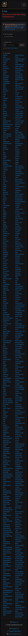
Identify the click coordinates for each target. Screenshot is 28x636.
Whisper (5, 412)
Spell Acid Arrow (8, 468)
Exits (4, 132)
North (5, 108)
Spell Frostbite (7, 508)
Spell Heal (6, 449)
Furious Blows (19, 572)
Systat (5, 299)
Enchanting (18, 106)
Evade (5, 365)
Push (4, 295)
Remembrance (19, 254)
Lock (4, 119)
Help (4, 57)
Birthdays (18, 508)
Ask (4, 410)
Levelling (17, 175)
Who (4, 87)
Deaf (16, 277)
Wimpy (5, 226)
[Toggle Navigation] (24, 4)
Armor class (18, 245)
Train (4, 262)
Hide (4, 310)
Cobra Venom (7, 324)
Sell (4, 421)
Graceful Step (19, 553)
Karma (17, 211)
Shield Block (6, 342)
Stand (5, 207)
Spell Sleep (6, 502)
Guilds (5, 277)
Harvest (5, 170)
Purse (5, 70)
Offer (4, 282)
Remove (5, 192)
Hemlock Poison (8, 318)
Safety (5, 162)
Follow (5, 147)
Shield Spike (6, 126)
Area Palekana (19, 344)
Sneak (5, 307)
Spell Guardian (19, 481)
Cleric (17, 164)
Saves (17, 241)
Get (4, 173)
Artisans (17, 226)
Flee (4, 203)
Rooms (17, 149)
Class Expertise (19, 168)
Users (17, 442)
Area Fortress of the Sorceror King (20, 414)
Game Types (6, 408)
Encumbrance (7, 136)
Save (4, 158)
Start (4, 74)
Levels (5, 305)
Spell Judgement (8, 476)
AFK (16, 280)
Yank (4, 248)
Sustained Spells (20, 138)
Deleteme (6, 433)
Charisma (18, 496)
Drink (4, 185)
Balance (5, 286)
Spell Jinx (17, 491)
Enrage (5, 369)
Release (17, 140)
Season (17, 260)
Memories (6, 141)
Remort (5, 264)
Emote (5, 106)
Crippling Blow (19, 557)
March (5, 247)
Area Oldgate (19, 386)
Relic (16, 252)
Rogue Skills (6, 331)
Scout (4, 239)
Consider (5, 303)
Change (5, 416)
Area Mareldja (19, 335)
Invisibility (18, 145)
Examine (5, 91)
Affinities (17, 284)
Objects (17, 151)
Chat (4, 230)
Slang (17, 279)
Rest (4, 211)
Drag (4, 63)
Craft (16, 94)
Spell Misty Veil (19, 64)
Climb (4, 337)
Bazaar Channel (7, 401)
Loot (4, 171)
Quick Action (19, 209)
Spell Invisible (7, 500)
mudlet (17, 232)
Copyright (6, 275)
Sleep (4, 213)
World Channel (7, 399)
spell (8, 48)
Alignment (18, 190)
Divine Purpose (7, 438)
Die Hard (5, 374)
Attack (5, 130)
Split (4, 64)
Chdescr (5, 429)
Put (4, 175)
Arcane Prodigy (19, 136)
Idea (4, 391)
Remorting (18, 250)
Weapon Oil (6, 128)
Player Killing (19, 218)
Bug (4, 387)
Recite (5, 200)
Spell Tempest (7, 558)
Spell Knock (6, 534)
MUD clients (21, 26)
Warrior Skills (7, 382)
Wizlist (17, 224)
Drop (4, 177)
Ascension (6, 271)
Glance (5, 235)
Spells (17, 128)
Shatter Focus (19, 566)
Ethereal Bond (19, 173)
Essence (17, 258)
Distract (5, 335)
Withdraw (6, 290)
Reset (4, 297)
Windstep (18, 540)
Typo (4, 389)
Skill (4, 258)
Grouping (18, 170)
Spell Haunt (18, 453)
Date (4, 301)
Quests (5, 72)
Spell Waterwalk (8, 532)
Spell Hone (18, 489)
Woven (5, 273)
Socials (17, 93)
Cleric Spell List (19, 87)
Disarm (5, 354)
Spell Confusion (7, 549)
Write (4, 294)
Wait (4, 153)
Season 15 (15, 622)
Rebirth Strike (19, 598)
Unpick (5, 325)
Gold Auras (18, 506)
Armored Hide (19, 615)
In (3, 151)
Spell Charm (6, 551)
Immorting (18, 222)
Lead (4, 237)
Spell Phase (18, 455)
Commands (6, 59)
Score (4, 145)
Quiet (4, 393)
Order (5, 250)
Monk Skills (18, 617)
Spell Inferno (7, 560)
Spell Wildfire (19, 78)
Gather (5, 168)
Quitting (5, 149)
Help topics (18, 290)
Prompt (5, 61)
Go (4, 109)
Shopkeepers (19, 143)
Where (5, 89)
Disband (5, 252)
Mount (5, 232)
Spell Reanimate (20, 444)
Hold (4, 188)
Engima (17, 262)
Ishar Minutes (7, 134)
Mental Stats (19, 495)
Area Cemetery (19, 387)
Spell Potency (19, 288)
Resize (5, 418)
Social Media (6, 160)
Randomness (19, 200)
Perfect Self (18, 560)
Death (17, 500)
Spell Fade (18, 448)
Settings (5, 254)
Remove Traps (7, 341)
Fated (4, 265)
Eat (4, 183)
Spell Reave (18, 483)
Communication (20, 187)
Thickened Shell (19, 607)
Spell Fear (6, 519)
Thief (16, 160)
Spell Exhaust (19, 480)
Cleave (5, 357)
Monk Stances (19, 511)
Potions (17, 188)
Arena (17, 440)
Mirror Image (19, 134)
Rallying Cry (6, 380)
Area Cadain (18, 399)
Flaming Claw (19, 596)
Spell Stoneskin (7, 611)
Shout (5, 395)
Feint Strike (18, 583)
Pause (5, 156)
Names (5, 431)
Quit (4, 85)
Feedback (18, 203)
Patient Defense (20, 538)
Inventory (6, 68)
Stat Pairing (18, 502)
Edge (16, 130)
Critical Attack (19, 286)
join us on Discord (10, 29)
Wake (4, 215)
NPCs (16, 147)
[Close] (24, 15)
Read (4, 292)
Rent (4, 280)
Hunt (4, 361)
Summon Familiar (8, 36)
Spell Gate (6, 579)
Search (22, 45)
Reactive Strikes (19, 581)
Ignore (5, 113)
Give (4, 179)
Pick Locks (6, 316)
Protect (5, 115)
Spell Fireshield (7, 547)
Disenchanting (19, 108)
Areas (17, 292)
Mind (16, 235)
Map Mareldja (19, 342)
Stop (4, 155)
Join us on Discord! (14, 634)
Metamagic (18, 132)
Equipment (6, 83)
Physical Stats (19, 493)
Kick (4, 363)
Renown (17, 256)
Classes (17, 153)
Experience (18, 171)
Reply (4, 104)
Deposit (5, 288)
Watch (5, 111)
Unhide (5, 312)
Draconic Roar (19, 573)
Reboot (5, 66)
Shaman (5, 585)
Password (6, 427)
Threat (17, 207)
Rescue (5, 352)
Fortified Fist (19, 613)
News (4, 384)
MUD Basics (15, 48)
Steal (4, 327)
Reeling (5, 348)
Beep (4, 217)
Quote (5, 100)
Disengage (6, 314)
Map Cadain (18, 341)
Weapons (18, 243)
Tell (4, 102)
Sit (4, 209)
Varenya (5, 79)
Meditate (18, 551)
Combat (17, 205)
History (5, 228)
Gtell (4, 414)
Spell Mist (6, 451)
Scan (4, 93)
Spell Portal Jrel (7, 474)
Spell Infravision (8, 510)
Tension (5, 267)
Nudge (5, 256)
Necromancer (19, 166)
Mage (17, 162)
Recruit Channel (7, 402)
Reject (5, 243)
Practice (5, 260)
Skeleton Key (7, 121)
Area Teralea (19, 427)
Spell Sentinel (19, 461)
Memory (17, 498)
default (5, 55)
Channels (6, 404)
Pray (4, 406)
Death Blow (18, 579)
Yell (4, 397)
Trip (4, 344)
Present (5, 181)
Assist (5, 350)
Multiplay (18, 230)
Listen (5, 329)
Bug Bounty (6, 386)
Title (4, 140)
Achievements (7, 143)
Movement (18, 228)
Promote (5, 241)
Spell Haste (6, 573)
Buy (4, 419)
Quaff (4, 198)
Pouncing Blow (19, 602)
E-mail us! (14, 628)
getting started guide (14, 27)
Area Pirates (18, 397)
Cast (4, 196)
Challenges (6, 81)
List (4, 423)
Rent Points (18, 181)
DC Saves (18, 239)
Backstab (5, 333)
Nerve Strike (18, 564)
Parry (4, 356)
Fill (4, 220)
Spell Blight (18, 466)
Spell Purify (6, 525)
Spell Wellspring (8, 590)
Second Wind (7, 359)
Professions (18, 96)
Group (5, 245)
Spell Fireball (6, 557)
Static (4, 222)
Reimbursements (20, 202)
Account (5, 138)
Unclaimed (6, 284)
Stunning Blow (19, 545)
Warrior (17, 156)
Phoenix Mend (19, 594)
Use (4, 202)
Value (4, 425)
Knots (5, 269)
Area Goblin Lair (20, 325)
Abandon (5, 78)
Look (4, 94)
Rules (16, 220)
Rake (16, 600)
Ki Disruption (19, 558)
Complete (6, 76)
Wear (4, 190)
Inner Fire (18, 592)
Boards (17, 192)
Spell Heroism (7, 530)
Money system (7, 279)
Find (4, 339)
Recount (5, 194)
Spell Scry (6, 440)
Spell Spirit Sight (20, 59)
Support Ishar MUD (15, 631)
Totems (17, 109)
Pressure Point (19, 562)
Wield (4, 187)
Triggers (17, 233)
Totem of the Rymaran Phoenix (19, 124)
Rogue (17, 158)
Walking (5, 164)
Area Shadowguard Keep (19, 367)
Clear (4, 224)
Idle (16, 282)
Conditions (6, 205)
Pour (4, 218)
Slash (16, 603)
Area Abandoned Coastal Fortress (20, 303)
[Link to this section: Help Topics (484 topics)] (11, 53)
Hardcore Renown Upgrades (18, 273)
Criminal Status (7, 166)
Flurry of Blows (19, 536)
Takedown (18, 605)
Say (4, 96)
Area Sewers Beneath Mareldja (19, 350)
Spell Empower (19, 446)
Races (17, 237)
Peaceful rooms (19, 213)
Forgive (17, 215)
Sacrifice (17, 217)
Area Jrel (17, 421)
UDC (16, 504)
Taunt (4, 372)
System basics (19, 194)
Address (5, 98)
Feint (4, 367)
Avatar (17, 155)
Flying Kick (18, 555)
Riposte (5, 371)
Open (4, 117)
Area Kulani (18, 346)
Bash (4, 346)
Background (18, 198)
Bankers (17, 141)
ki (15, 510)
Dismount (6, 233)
